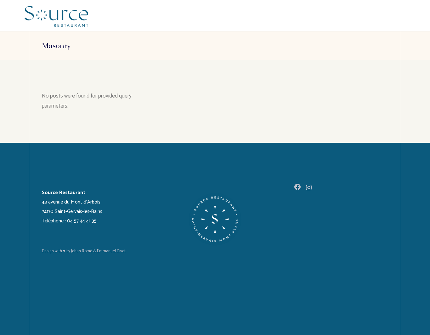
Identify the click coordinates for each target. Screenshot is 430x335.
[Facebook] (297, 187)
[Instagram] (309, 187)
